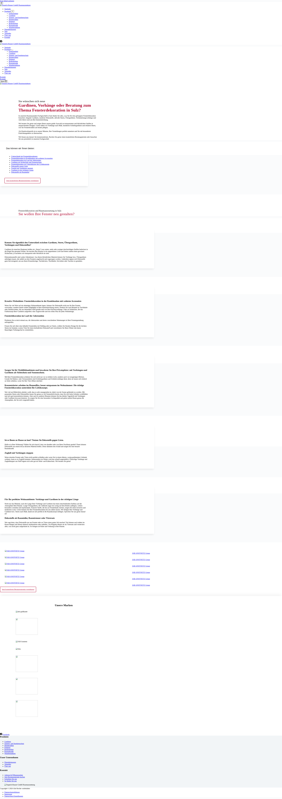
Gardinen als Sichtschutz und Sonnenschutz (26, 162)
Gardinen (12, 53)
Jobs (5, 69)
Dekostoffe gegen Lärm (19, 166)
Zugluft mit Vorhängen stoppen (22, 168)
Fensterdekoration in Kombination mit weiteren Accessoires (32, 158)
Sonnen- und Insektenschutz (18, 55)
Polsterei (12, 59)
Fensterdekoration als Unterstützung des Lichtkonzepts (30, 164)
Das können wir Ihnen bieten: (20, 148)
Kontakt (3, 77)
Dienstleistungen (10, 67)
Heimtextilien (13, 57)
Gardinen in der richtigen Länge (22, 170)
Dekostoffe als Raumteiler (20, 172)
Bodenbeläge (13, 61)
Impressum (8, 794)
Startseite (7, 47)
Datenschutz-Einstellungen (13, 796)
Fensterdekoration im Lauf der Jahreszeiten (26, 160)
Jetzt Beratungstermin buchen (14, 777)
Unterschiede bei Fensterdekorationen (24, 156)
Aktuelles (7, 71)
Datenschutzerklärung (12, 792)
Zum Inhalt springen (7, 1)
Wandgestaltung (14, 65)
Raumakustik (13, 63)
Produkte (7, 49)
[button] (44, 147)
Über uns (7, 73)
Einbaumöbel (13, 51)
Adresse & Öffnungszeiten (13, 775)
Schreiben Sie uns (10, 779)
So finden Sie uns (10, 781)
